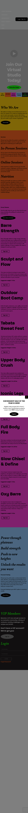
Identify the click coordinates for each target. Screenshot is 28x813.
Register (14, 414)
